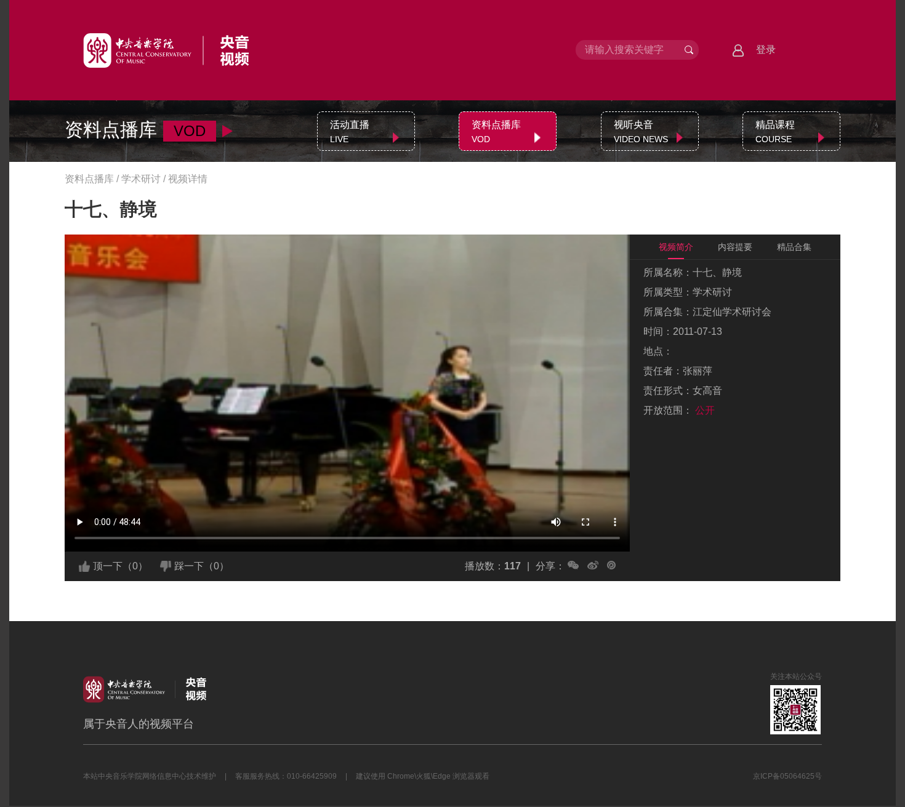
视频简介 (676, 247)
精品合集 (794, 247)
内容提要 (735, 247)
